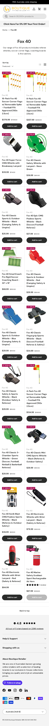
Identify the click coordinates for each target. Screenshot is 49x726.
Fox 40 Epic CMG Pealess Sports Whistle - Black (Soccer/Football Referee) (35, 221)
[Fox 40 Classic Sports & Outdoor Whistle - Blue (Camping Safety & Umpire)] (12, 316)
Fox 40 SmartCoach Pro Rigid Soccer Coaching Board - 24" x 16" (12, 278)
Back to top (25, 611)
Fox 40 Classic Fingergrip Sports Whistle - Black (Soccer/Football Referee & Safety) (35, 338)
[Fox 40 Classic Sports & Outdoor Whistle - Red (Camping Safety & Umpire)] (37, 257)
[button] (39, 9)
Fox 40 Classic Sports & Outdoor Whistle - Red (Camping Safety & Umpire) (36, 280)
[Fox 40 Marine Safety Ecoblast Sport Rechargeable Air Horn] (37, 555)
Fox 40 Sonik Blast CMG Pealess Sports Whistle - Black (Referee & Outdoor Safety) (12, 520)
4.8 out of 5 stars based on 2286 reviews (24, 628)
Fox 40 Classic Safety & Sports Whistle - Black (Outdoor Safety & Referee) (11, 397)
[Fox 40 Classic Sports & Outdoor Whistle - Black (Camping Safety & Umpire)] (12, 199)
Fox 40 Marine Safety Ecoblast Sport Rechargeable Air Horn (36, 577)
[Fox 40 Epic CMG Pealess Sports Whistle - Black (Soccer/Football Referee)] (37, 199)
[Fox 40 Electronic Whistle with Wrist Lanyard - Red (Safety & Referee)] (12, 555)
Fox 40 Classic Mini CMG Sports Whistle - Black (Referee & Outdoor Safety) (36, 457)
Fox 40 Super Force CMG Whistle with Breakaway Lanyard (11, 163)
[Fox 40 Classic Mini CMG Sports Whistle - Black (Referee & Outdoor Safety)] (37, 436)
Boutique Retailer (15, 720)
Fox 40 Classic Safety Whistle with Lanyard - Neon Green (36, 164)
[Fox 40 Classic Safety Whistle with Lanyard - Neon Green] (37, 143)
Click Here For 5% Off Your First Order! (24, 24)
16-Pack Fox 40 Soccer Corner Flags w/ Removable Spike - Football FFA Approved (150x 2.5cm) (12, 106)
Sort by (6, 63)
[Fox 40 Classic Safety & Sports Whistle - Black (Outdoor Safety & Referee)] (12, 374)
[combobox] (24, 16)
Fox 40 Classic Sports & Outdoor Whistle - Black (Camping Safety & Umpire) (11, 221)
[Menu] (45, 9)
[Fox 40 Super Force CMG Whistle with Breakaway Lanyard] (12, 143)
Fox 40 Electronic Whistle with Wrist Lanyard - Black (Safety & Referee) (36, 518)
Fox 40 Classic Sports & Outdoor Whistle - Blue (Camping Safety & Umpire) (11, 338)
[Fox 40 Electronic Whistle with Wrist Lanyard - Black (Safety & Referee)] (37, 497)
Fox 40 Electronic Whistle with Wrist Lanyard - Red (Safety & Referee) (11, 577)
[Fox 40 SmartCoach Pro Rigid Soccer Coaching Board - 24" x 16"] (12, 257)
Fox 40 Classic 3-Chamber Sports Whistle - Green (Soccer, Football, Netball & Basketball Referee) (12, 460)
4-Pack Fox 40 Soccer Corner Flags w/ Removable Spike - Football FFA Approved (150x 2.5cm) (37, 398)
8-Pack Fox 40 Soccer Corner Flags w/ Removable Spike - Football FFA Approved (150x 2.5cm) (37, 106)
